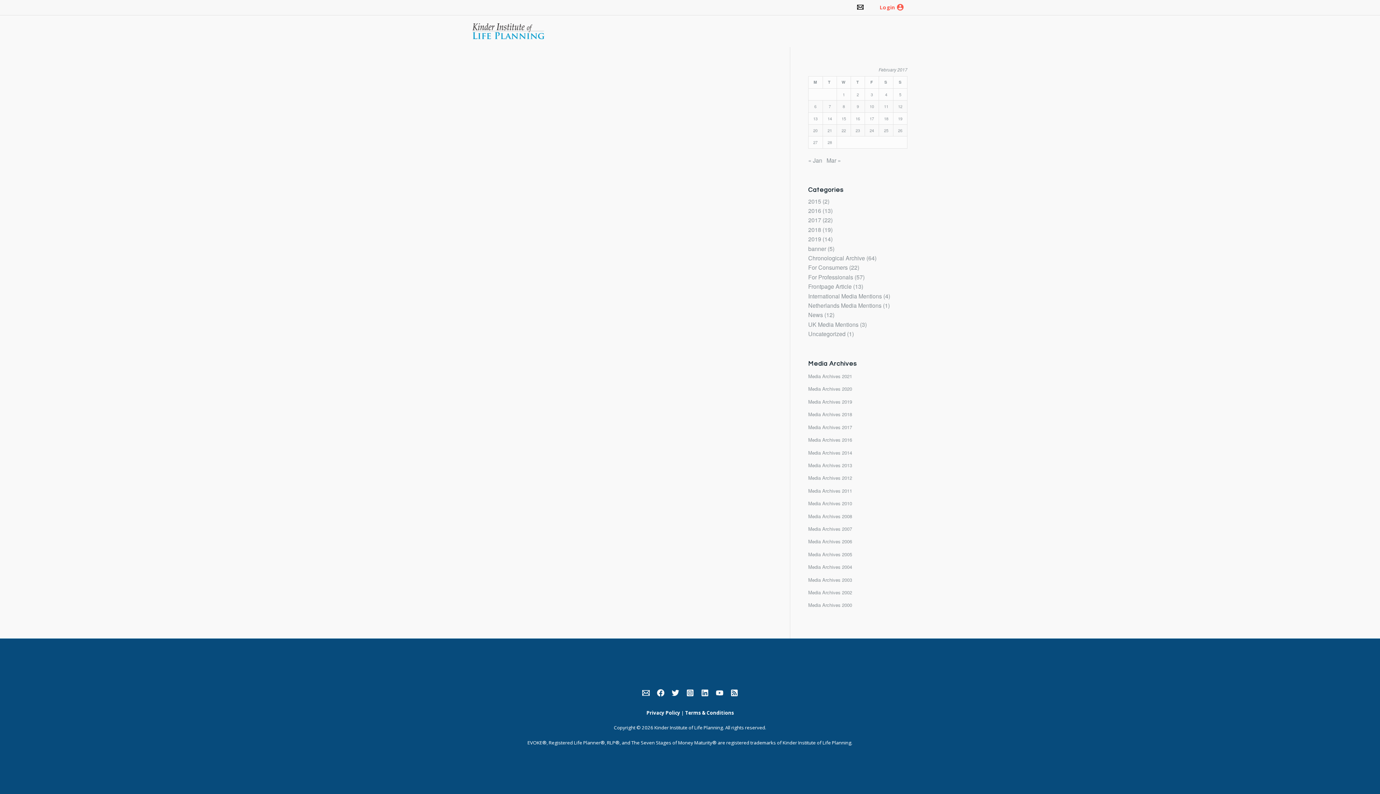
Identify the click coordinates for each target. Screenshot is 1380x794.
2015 (814, 201)
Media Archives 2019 (830, 401)
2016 (814, 210)
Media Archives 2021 (830, 376)
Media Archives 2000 (830, 605)
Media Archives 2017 (830, 427)
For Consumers (828, 267)
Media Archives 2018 (830, 414)
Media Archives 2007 (830, 528)
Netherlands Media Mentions (845, 305)
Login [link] (887, 7)
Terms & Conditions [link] (709, 713)
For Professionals (830, 277)
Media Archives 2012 (830, 477)
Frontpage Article (830, 286)
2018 (814, 230)
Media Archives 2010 (830, 503)
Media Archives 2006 (830, 541)
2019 (814, 239)
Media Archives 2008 (830, 516)
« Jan (815, 160)
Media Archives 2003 (830, 579)
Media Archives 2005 (830, 554)
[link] (860, 7)
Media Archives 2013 (830, 465)
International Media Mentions (845, 296)
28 (830, 142)
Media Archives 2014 (830, 452)
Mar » (834, 160)
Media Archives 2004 (830, 566)
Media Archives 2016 (830, 439)
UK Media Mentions (833, 324)
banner (817, 249)
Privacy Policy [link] (663, 713)
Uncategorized (827, 334)
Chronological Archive (836, 258)
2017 (814, 220)
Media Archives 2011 (830, 490)
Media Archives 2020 (830, 388)
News (815, 315)
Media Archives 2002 (830, 592)
